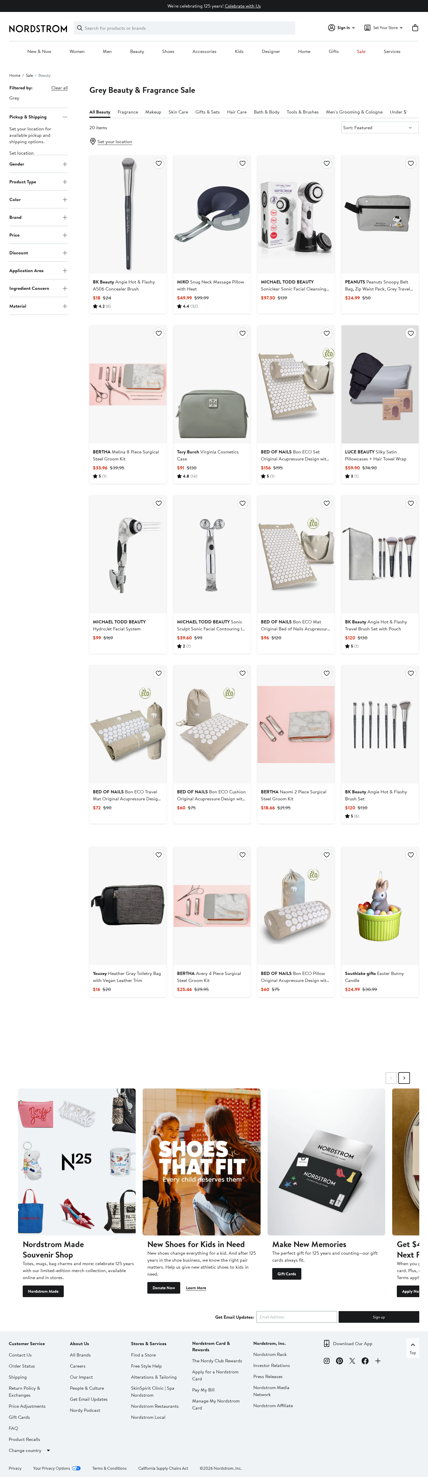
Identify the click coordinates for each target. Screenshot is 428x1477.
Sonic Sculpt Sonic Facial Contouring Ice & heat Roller (212, 628)
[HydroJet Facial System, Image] (128, 554)
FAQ (13, 1428)
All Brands (80, 1355)
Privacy (15, 1468)
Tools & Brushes (303, 112)
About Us (79, 1343)
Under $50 (401, 112)
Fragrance (128, 112)
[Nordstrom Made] (77, 1161)
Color (15, 199)
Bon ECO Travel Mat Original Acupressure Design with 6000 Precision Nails (126, 798)
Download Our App (352, 1343)
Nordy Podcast (85, 1410)
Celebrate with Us (243, 6)
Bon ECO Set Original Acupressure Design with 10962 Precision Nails (295, 458)
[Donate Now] (201, 1161)
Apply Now (412, 1291)
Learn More (196, 1288)
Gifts (334, 51)
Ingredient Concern (29, 288)
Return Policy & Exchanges (24, 1391)
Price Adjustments (27, 1406)
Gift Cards (286, 1274)
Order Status (22, 1366)
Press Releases (268, 1376)
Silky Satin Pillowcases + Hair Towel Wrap (375, 455)
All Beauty (99, 112)
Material (17, 306)
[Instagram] (326, 1361)
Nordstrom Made (43, 1291)
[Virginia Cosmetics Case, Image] (212, 384)
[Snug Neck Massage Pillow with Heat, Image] (212, 214)
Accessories (204, 51)
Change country (25, 1450)
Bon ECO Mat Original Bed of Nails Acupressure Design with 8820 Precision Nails (295, 628)
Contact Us (20, 1355)
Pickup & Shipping (28, 117)
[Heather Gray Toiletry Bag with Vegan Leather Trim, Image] (128, 906)
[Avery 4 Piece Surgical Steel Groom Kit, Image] (212, 906)
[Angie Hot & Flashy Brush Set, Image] (380, 724)
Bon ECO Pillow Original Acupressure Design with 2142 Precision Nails (295, 980)
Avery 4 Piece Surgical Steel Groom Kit (209, 976)
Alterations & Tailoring (154, 1377)
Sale (361, 51)
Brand (15, 217)
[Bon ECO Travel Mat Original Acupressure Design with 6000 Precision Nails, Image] (128, 724)
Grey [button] (14, 98)
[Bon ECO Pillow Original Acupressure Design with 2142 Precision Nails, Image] (296, 906)
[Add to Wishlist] (158, 163)
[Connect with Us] (377, 1361)
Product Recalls (24, 1439)
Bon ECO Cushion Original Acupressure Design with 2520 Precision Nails (211, 798)
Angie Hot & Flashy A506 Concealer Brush (124, 285)
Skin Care (178, 112)
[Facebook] (365, 1361)
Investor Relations (271, 1365)
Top (413, 1353)
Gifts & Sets (207, 112)
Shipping (18, 1377)
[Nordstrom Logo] (38, 28)
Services (392, 51)
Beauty (137, 51)
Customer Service (27, 1343)
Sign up (379, 1317)
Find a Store (143, 1355)
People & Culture (87, 1388)
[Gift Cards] (326, 1161)
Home (304, 51)
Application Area (26, 270)
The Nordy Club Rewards (217, 1360)
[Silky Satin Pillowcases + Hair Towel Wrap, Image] (380, 384)
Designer (271, 51)
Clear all (59, 88)
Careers (78, 1366)
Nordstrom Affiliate (273, 1405)
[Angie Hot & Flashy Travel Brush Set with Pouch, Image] (380, 554)
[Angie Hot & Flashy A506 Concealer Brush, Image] (128, 214)
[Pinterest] (339, 1361)
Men (107, 51)
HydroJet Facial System (119, 625)
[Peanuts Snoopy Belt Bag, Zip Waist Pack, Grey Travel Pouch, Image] (380, 214)
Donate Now (164, 1288)
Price (14, 235)
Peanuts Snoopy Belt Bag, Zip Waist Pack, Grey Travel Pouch (377, 289)
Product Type (22, 181)
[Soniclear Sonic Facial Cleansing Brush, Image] (296, 214)
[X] (352, 1361)
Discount (18, 252)
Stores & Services (149, 1343)
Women (77, 51)
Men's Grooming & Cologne (354, 112)
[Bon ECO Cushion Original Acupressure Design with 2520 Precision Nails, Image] (212, 724)
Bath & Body (267, 112)
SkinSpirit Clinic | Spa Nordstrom (152, 1391)
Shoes (168, 51)
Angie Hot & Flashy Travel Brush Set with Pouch (376, 625)
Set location (21, 153)
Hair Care (237, 112)
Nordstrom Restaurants (155, 1406)
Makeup (153, 112)
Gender (16, 164)
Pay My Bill (203, 1389)
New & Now (39, 51)
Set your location (115, 141)
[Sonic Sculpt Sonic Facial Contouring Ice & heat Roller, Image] (212, 554)
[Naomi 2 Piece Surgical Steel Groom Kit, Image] (296, 724)
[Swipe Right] (404, 1078)
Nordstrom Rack (270, 1354)
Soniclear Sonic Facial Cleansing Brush (293, 289)
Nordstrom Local (148, 1417)
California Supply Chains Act (163, 1468)
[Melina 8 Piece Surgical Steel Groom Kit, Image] (128, 384)
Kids (239, 51)
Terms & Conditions (109, 1468)
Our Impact (81, 1377)
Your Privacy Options (51, 1468)
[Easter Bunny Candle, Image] (380, 906)
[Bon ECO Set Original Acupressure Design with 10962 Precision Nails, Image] (296, 384)
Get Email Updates (89, 1399)
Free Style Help (146, 1366)
